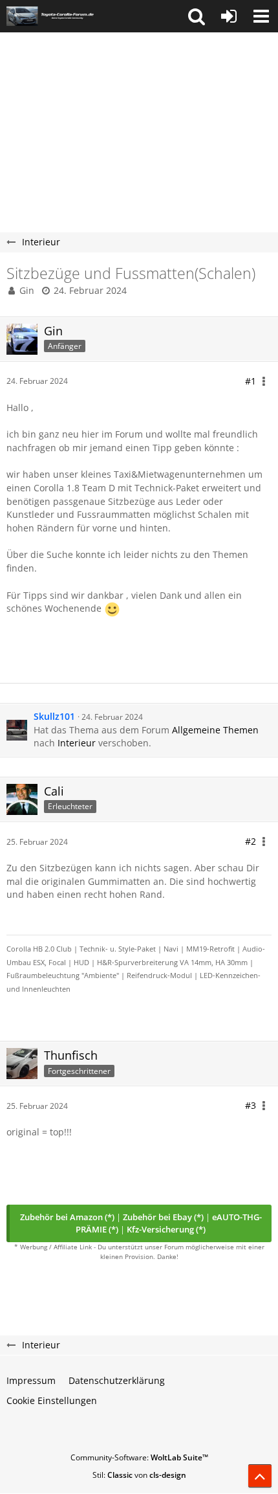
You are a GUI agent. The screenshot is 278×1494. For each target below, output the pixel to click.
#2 (250, 841)
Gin (26, 290)
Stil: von (139, 1474)
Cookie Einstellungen (51, 1400)
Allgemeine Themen (215, 730)
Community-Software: (139, 1457)
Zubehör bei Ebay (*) (163, 1217)
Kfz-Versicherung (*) (166, 1229)
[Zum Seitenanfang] (260, 1476)
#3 (250, 1105)
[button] (196, 16)
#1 (250, 381)
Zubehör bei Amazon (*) (67, 1217)
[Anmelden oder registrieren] (229, 16)
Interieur (77, 743)
